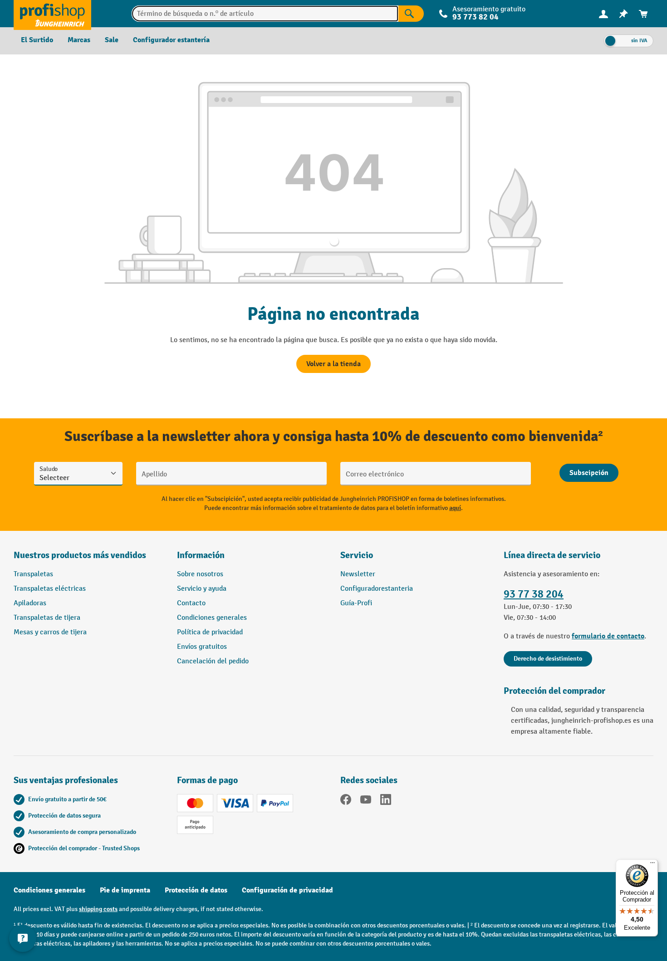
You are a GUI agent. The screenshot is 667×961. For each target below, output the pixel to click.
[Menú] (652, 864)
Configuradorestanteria (376, 588)
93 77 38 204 (534, 594)
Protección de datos (196, 890)
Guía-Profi (356, 603)
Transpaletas (33, 574)
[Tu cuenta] (603, 14)
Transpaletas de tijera (47, 617)
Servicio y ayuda (201, 588)
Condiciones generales (212, 617)
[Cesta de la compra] (643, 14)
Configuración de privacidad (287, 890)
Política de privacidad (210, 632)
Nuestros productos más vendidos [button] (80, 555)
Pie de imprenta (125, 890)
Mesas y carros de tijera (50, 632)
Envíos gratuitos (202, 646)
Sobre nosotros (200, 574)
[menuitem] (603, 14)
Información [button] (201, 555)
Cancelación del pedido (213, 661)
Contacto (191, 603)
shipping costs (98, 909)
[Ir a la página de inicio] (52, 13)
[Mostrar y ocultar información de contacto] (22, 938)
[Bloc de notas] (623, 14)
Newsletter (357, 574)
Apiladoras (30, 603)
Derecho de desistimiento (548, 658)
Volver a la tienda (333, 363)
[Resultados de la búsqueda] (411, 13)
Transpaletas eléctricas (50, 588)
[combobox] (265, 13)
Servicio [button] (356, 555)
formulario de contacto (608, 636)
